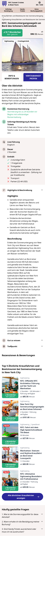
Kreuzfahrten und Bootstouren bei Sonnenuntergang (22, 16)
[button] (7, 54)
